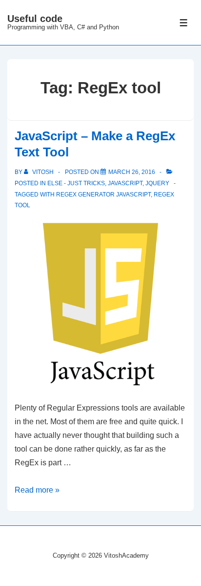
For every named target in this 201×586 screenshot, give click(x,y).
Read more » (37, 490)
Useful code (34, 18)
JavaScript (125, 183)
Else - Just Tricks (76, 183)
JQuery (157, 183)
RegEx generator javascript (103, 194)
